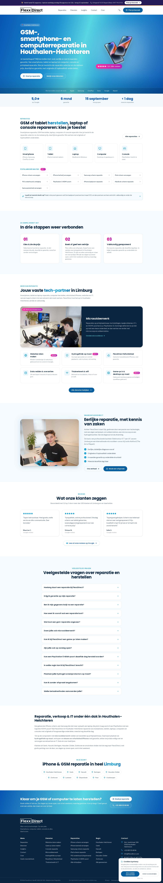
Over (103, 10)
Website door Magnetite (53, 880)
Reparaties (62, 10)
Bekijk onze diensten (55, 76)
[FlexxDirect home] (31, 10)
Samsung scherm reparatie (93, 175)
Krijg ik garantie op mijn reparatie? (59, 596)
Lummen (68, 777)
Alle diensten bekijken (80, 390)
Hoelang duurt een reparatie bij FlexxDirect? (64, 587)
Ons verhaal (92, 469)
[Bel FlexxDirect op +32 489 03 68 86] (119, 10)
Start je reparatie (33, 76)
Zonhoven (54, 777)
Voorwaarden (115, 880)
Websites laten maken (53, 842)
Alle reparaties (131, 136)
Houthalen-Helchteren (54, 772)
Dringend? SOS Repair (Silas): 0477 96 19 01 (108, 3)
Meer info (140, 878)
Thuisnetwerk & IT (52, 862)
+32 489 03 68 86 (122, 805)
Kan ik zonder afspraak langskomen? (61, 682)
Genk (71, 772)
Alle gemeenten (101, 862)
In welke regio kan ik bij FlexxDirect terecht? (63, 665)
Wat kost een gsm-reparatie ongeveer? (62, 622)
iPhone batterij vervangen (62, 175)
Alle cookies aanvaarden (130, 874)
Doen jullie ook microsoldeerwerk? (59, 630)
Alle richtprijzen (76, 862)
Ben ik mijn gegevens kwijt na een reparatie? (64, 604)
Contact (94, 10)
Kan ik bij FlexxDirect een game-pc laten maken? (66, 639)
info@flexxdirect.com (131, 854)
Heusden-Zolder (114, 772)
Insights (84, 10)
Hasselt (83, 772)
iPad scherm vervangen (123, 175)
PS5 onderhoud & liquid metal (81, 855)
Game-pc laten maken (53, 845)
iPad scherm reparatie (78, 852)
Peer (97, 777)
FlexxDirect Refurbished (53, 859)
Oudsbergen (110, 777)
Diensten (73, 10)
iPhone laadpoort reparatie (93, 182)
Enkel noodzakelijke (150, 874)
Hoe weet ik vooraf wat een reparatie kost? (63, 613)
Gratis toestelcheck (27, 859)
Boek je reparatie (122, 799)
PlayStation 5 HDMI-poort (62, 182)
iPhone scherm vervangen (31, 175)
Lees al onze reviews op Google (81, 543)
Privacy (107, 880)
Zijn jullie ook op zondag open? (58, 648)
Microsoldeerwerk (51, 852)
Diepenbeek (83, 777)
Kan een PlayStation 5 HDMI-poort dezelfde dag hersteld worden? (74, 656)
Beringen (97, 772)
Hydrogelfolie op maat (53, 855)
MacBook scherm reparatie (124, 182)
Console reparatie (51, 849)
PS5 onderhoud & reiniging (31, 182)
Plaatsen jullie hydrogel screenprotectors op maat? (67, 674)
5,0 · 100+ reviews (113, 66)
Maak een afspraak (117, 469)
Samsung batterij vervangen (32, 188)
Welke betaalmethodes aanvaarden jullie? (63, 691)
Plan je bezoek (132, 3)
